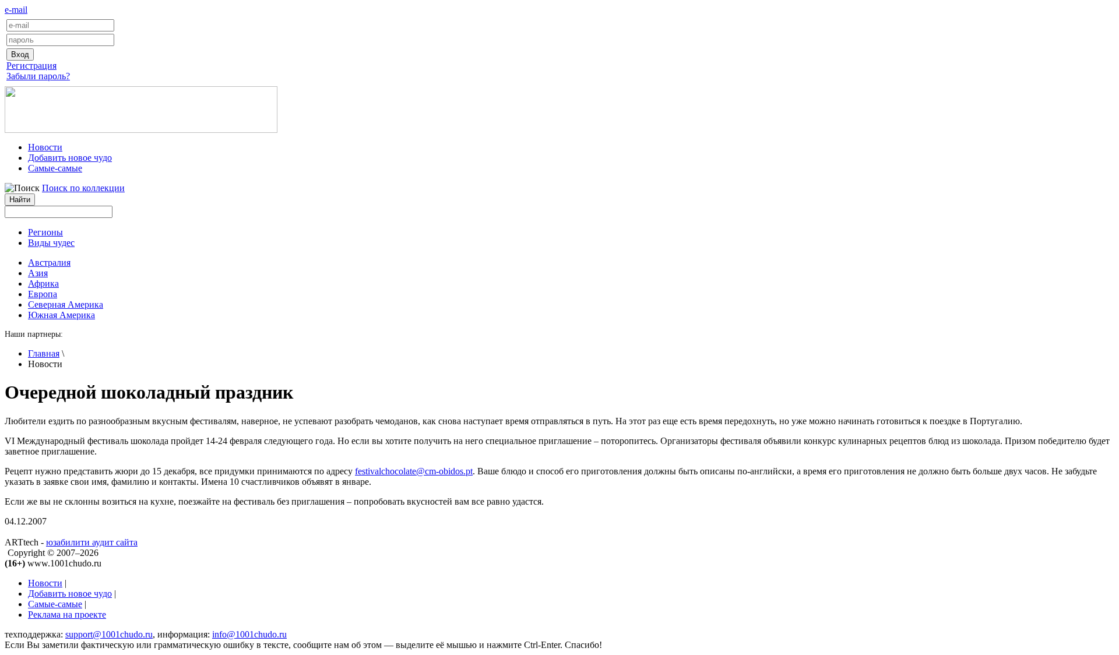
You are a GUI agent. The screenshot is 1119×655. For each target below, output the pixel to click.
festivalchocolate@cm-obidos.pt (414, 471)
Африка (43, 283)
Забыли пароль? (38, 76)
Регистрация (31, 66)
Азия (38, 273)
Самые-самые (55, 168)
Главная (43, 353)
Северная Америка (65, 304)
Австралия (49, 262)
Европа (42, 294)
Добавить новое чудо (70, 158)
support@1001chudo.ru (109, 634)
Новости (45, 147)
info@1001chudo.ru (249, 634)
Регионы (45, 232)
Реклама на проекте (67, 614)
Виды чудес (51, 243)
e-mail (16, 10)
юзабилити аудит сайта (92, 542)
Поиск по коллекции (83, 188)
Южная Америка (61, 315)
